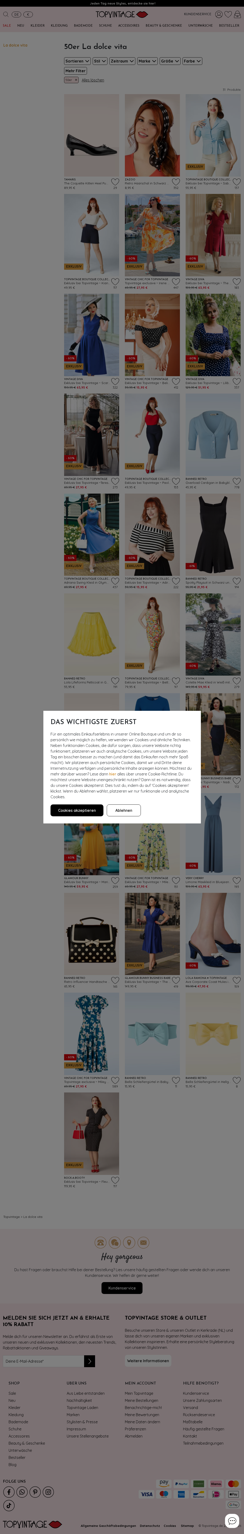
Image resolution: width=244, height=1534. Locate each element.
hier (112, 774)
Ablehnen (123, 810)
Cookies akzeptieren (77, 810)
